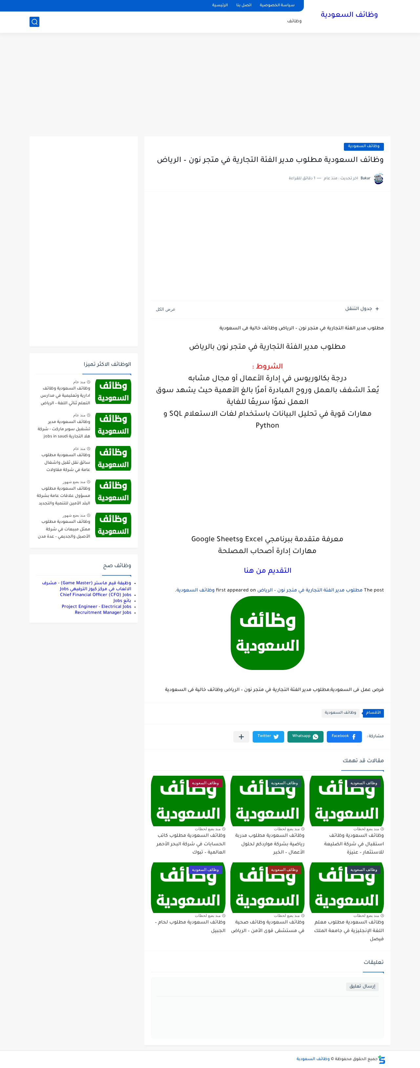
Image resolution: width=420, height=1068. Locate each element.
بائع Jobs (122, 601)
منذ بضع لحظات (366, 829)
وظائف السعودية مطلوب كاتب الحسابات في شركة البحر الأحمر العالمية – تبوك (191, 845)
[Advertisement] (210, 85)
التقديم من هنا (267, 572)
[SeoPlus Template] (382, 1059)
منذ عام (79, 382)
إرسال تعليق (362, 986)
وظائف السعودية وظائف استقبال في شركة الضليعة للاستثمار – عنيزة (354, 845)
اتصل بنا (243, 6)
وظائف (294, 21)
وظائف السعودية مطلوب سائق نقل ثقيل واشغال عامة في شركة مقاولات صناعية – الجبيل (65, 464)
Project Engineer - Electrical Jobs (96, 607)
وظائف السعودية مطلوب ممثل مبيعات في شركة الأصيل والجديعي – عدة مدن (64, 529)
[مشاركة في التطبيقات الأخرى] (241, 737)
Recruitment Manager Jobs (103, 613)
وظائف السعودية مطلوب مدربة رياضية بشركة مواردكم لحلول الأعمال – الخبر (269, 845)
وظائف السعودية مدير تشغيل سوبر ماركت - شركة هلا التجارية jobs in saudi (64, 429)
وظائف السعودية (349, 16)
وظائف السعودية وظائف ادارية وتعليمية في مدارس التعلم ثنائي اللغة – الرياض (65, 396)
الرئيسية (220, 6)
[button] (344, 737)
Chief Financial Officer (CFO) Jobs (95, 595)
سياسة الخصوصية (277, 6)
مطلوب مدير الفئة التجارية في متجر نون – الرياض (310, 590)
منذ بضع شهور (74, 481)
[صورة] (113, 391)
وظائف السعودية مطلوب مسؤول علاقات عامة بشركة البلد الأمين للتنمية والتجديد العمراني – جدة (63, 497)
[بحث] (34, 22)
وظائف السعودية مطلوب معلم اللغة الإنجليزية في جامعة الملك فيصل (349, 931)
